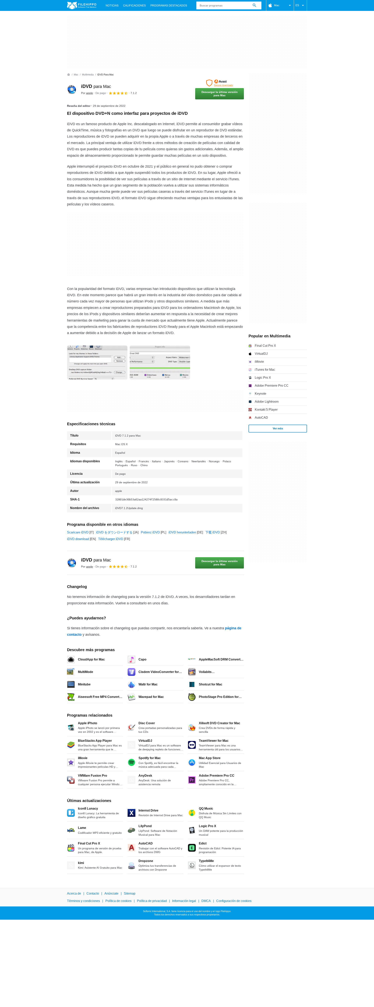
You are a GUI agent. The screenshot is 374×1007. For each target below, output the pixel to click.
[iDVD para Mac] (71, 89)
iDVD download (78, 539)
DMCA (206, 901)
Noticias (112, 5)
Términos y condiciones (83, 901)
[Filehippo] (81, 5)
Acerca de (74, 893)
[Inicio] (68, 74)
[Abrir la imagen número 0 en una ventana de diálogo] (97, 362)
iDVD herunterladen (182, 532)
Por (87, 93)
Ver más (278, 428)
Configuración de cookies (233, 901)
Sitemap (129, 893)
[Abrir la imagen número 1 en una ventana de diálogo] (160, 362)
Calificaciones (134, 5)
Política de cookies (118, 901)
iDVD (96, 86)
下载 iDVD (212, 532)
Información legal (184, 901)
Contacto (92, 893)
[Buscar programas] (254, 5)
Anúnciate (111, 893)
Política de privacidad (152, 901)
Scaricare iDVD (78, 532)
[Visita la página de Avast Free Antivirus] (219, 83)
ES (297, 5)
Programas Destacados (168, 5)
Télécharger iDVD (110, 539)
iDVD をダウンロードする (114, 532)
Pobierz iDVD (150, 532)
